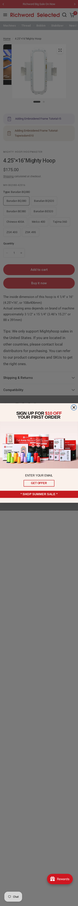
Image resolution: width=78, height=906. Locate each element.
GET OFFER (39, 483)
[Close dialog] (74, 407)
